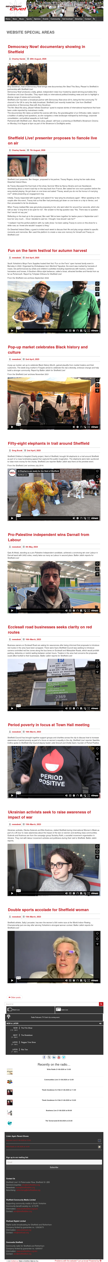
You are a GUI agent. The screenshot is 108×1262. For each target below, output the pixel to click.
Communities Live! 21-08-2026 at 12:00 (59, 1079)
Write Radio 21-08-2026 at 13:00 (59, 1069)
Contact (88, 19)
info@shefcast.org (21, 1232)
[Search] (101, 1004)
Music (21, 19)
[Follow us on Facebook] (44, 1057)
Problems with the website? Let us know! (72, 1260)
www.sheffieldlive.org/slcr (27, 1251)
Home (8, 19)
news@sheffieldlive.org (25, 1187)
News (15, 19)
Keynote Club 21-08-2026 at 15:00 (18, 1140)
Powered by (94, 1260)
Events (45, 19)
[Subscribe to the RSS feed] (94, 19)
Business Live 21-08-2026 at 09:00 (59, 1110)
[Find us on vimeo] (64, 1057)
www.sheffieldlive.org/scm (27, 1208)
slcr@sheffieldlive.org (22, 1253)
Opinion (37, 19)
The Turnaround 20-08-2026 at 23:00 (58, 1121)
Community (55, 19)
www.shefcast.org (24, 1230)
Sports (29, 19)
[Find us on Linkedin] (54, 1057)
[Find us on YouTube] (59, 1057)
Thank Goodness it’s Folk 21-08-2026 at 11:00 (59, 1090)
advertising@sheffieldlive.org (28, 1190)
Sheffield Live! (15, 1261)
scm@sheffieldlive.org (23, 1211)
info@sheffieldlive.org (31, 1184)
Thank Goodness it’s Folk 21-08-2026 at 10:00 (59, 1100)
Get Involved (67, 19)
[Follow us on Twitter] (49, 1057)
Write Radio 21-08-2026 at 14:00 (18, 1146)
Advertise (78, 19)
